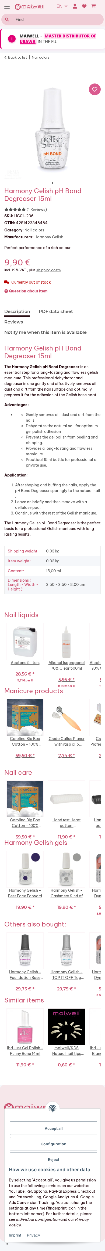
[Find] (6, 19)
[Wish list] (84, 6)
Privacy (33, 1235)
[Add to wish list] (95, 89)
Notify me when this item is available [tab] (45, 332)
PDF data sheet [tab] (56, 311)
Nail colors (34, 230)
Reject (53, 1159)
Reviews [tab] (13, 322)
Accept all (54, 1128)
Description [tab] (17, 311)
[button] (74, 6)
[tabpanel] (52, 131)
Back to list (17, 57)
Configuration (53, 1144)
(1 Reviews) (37, 209)
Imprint (15, 1235)
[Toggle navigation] (7, 6)
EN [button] (59, 6)
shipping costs (48, 270)
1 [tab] (52, 183)
